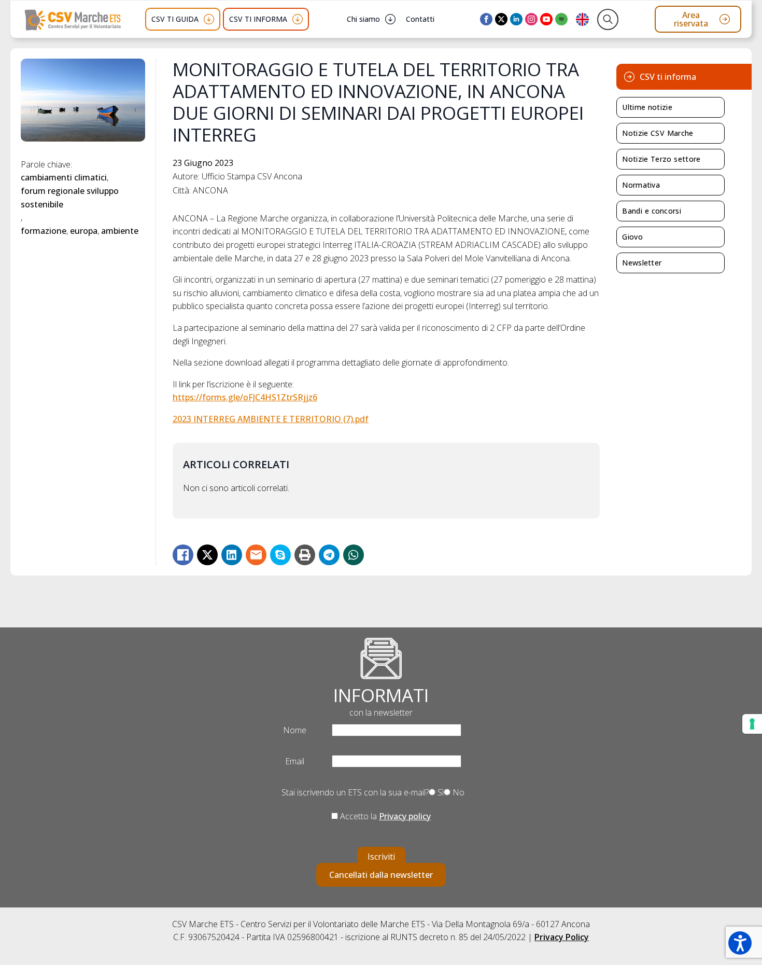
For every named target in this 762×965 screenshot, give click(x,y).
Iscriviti (381, 856)
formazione (43, 230)
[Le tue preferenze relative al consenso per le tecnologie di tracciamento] (752, 724)
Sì (439, 792)
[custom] (561, 19)
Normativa (641, 185)
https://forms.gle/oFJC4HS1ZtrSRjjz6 (245, 397)
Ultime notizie (647, 107)
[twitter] (501, 19)
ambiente (119, 230)
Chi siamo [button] (363, 19)
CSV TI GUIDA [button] (175, 19)
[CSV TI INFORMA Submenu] (297, 19)
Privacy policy (405, 816)
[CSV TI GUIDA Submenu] (209, 19)
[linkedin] (516, 19)
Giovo (632, 237)
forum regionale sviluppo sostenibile (71, 197)
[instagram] (531, 19)
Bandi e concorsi (651, 211)
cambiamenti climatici (64, 177)
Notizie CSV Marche (657, 133)
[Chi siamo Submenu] (390, 19)
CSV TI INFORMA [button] (258, 19)
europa (83, 230)
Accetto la (384, 816)
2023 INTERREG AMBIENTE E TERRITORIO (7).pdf (271, 419)
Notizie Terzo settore (661, 159)
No (457, 792)
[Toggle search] (607, 19)
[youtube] (546, 19)
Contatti (420, 19)
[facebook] (486, 19)
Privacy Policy (561, 937)
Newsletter (641, 263)
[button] (740, 943)
